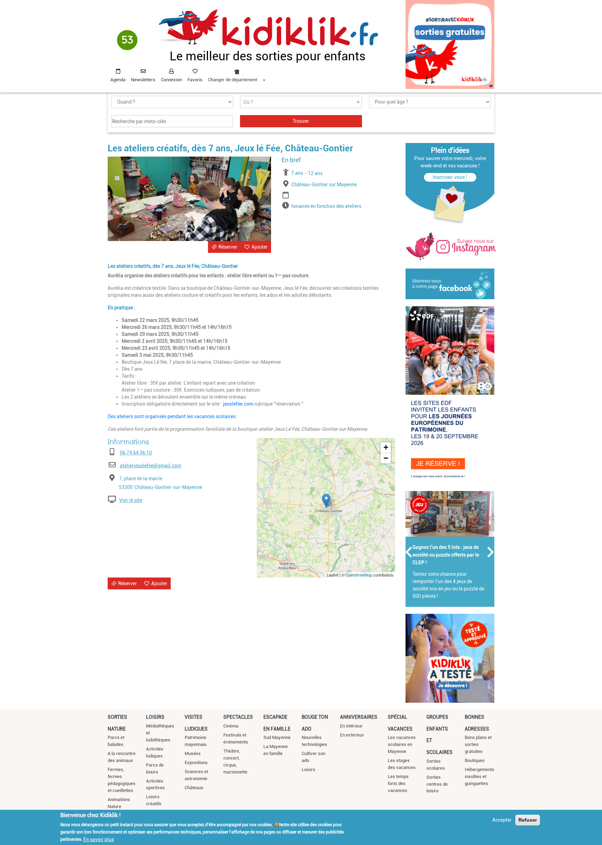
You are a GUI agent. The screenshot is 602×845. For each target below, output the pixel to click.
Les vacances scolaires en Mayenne (402, 744)
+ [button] (386, 447)
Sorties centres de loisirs (437, 784)
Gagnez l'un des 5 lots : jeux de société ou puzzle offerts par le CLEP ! (445, 554)
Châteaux (194, 787)
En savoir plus (98, 839)
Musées (193, 753)
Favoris (194, 79)
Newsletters (143, 79)
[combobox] (236, 73)
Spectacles (238, 717)
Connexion (171, 79)
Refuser (527, 820)
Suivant (490, 552)
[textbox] (301, 102)
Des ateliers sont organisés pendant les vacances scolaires (172, 416)
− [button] (386, 458)
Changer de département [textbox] (232, 79)
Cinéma (230, 726)
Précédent (409, 552)
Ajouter (260, 247)
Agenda (117, 79)
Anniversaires (358, 717)
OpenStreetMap (358, 575)
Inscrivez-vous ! (450, 177)
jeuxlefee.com (238, 404)
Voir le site (130, 500)
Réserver (227, 247)
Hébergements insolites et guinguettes (479, 776)
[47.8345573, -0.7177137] (326, 500)
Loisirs (155, 717)
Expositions (196, 762)
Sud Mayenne (277, 737)
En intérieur (351, 726)
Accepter (501, 820)
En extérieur (352, 735)
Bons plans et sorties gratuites (478, 744)
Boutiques (475, 760)
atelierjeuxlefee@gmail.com (150, 465)
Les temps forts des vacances (398, 783)
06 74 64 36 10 (136, 452)
